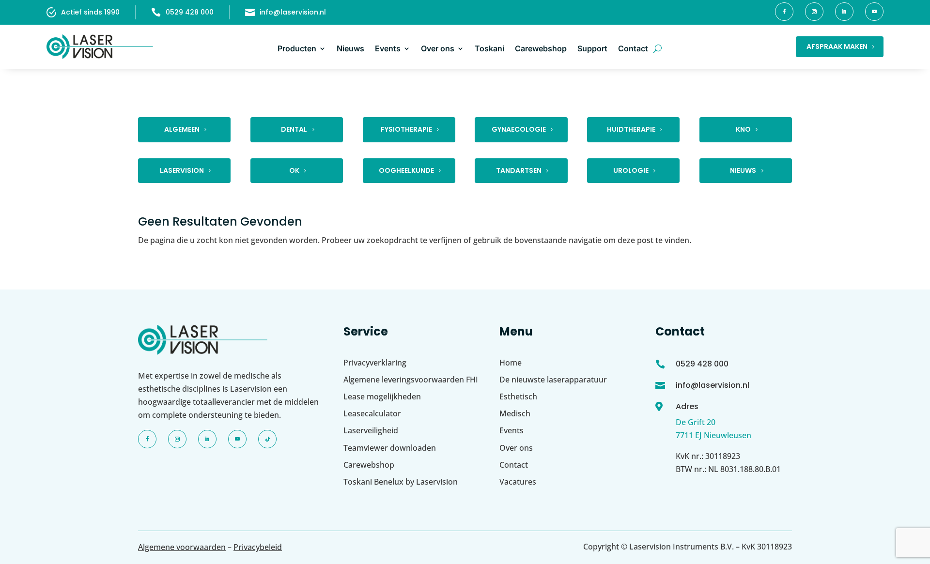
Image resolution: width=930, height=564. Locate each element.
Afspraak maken (837, 46)
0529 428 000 (190, 12)
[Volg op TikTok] (267, 439)
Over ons (437, 48)
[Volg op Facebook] (784, 11)
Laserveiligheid (370, 430)
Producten (297, 48)
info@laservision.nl (293, 12)
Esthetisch (518, 396)
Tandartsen (519, 170)
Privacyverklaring (374, 362)
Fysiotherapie (406, 129)
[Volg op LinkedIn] (844, 11)
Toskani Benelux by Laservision (400, 481)
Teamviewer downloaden (389, 447)
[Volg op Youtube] (874, 11)
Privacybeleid (257, 547)
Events (388, 48)
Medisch (514, 413)
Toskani (489, 48)
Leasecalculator (372, 413)
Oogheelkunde (406, 170)
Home (510, 362)
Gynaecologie (519, 129)
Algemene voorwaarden (182, 547)
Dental (294, 129)
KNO (743, 129)
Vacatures (517, 481)
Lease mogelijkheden (382, 396)
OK (294, 170)
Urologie (631, 170)
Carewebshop (541, 48)
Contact (633, 48)
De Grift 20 (695, 422)
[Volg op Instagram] (814, 11)
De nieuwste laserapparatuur (553, 379)
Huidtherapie (631, 129)
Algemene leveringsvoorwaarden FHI (410, 379)
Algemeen (182, 129)
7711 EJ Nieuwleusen (713, 435)
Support (592, 48)
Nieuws (350, 48)
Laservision (182, 170)
